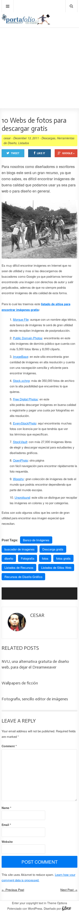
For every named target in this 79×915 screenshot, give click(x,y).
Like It (41, 153)
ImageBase (20, 356)
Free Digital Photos (25, 399)
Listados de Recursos (18, 567)
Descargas (48, 138)
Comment (9, 746)
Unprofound (22, 497)
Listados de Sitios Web (56, 567)
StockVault (20, 442)
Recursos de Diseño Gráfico (23, 577)
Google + (68, 153)
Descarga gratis (52, 549)
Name (6, 808)
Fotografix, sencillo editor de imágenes (35, 698)
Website (7, 842)
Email (6, 825)
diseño (8, 558)
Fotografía (27, 558)
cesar (7, 138)
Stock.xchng (21, 380)
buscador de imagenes (19, 549)
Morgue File (21, 319)
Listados (23, 143)
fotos (45, 558)
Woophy (18, 479)
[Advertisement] (39, 56)
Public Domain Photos (27, 338)
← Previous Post (13, 889)
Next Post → (68, 889)
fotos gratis (63, 558)
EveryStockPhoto (24, 423)
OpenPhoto (20, 460)
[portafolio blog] (26, 23)
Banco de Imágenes (36, 540)
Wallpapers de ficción (20, 683)
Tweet (15, 153)
